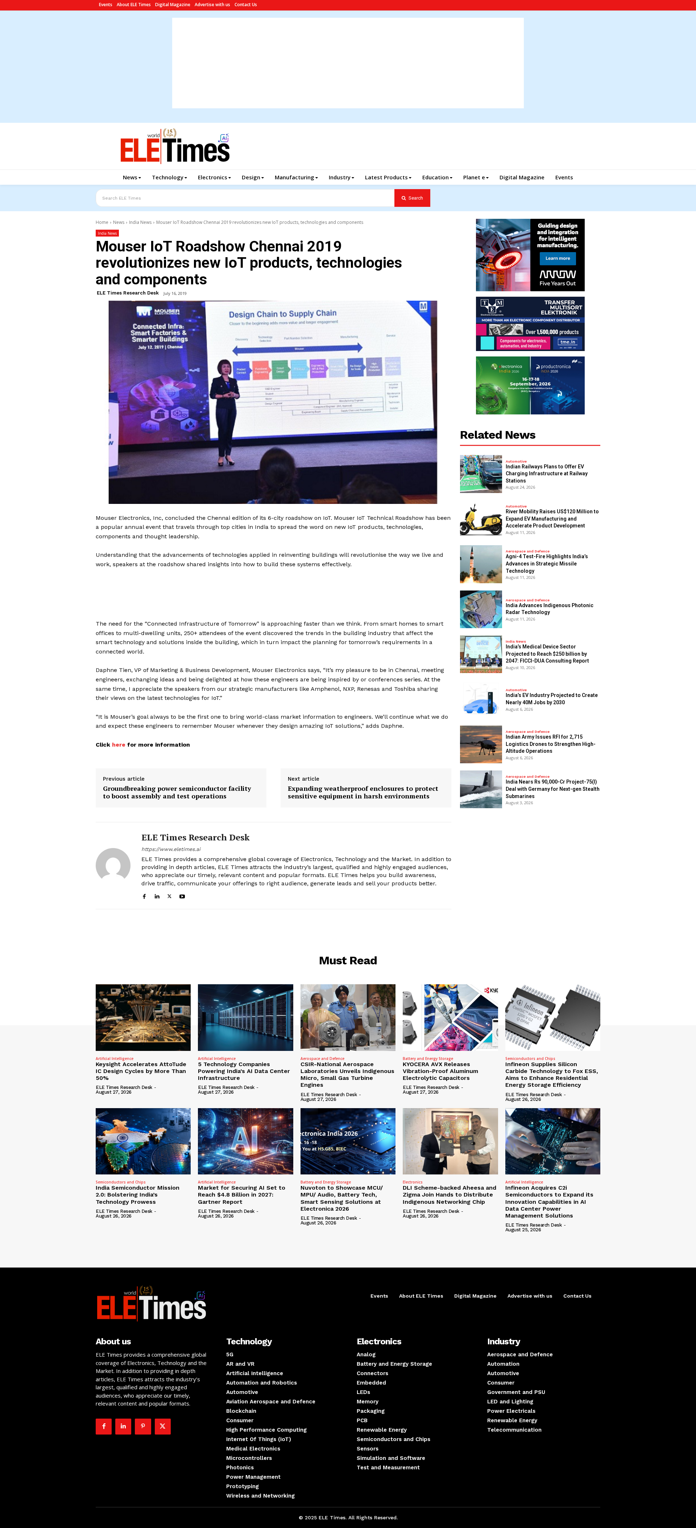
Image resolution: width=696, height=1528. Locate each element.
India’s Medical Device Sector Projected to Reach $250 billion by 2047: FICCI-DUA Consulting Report (547, 654)
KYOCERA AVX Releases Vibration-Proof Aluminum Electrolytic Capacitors (440, 1071)
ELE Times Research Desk (128, 293)
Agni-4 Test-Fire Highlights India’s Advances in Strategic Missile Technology (547, 563)
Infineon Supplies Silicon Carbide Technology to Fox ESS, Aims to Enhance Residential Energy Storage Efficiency (551, 1075)
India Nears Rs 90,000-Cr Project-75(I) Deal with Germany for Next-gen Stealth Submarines (553, 789)
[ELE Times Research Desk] (113, 866)
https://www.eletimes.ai (170, 849)
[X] (169, 895)
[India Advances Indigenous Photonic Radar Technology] (481, 609)
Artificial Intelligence (114, 1058)
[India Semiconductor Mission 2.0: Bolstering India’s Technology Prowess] (143, 1141)
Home (102, 222)
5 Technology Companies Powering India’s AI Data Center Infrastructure (244, 1071)
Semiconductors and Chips (530, 1058)
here (117, 744)
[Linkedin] (157, 895)
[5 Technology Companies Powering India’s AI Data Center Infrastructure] (245, 1017)
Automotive (516, 461)
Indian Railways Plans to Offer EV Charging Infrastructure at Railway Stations (547, 474)
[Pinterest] (143, 1427)
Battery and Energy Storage (428, 1058)
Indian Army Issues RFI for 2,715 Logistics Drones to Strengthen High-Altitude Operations (551, 744)
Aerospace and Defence (528, 551)
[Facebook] (144, 895)
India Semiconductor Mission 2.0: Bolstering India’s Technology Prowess (137, 1194)
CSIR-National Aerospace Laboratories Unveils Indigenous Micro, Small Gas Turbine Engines (347, 1075)
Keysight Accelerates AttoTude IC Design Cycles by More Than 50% (141, 1071)
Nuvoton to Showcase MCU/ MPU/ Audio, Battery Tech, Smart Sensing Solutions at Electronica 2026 (342, 1198)
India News (140, 222)
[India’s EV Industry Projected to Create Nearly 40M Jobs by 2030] (481, 699)
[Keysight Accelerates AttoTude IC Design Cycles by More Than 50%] (143, 1017)
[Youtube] (182, 895)
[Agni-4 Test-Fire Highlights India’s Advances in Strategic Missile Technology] (481, 564)
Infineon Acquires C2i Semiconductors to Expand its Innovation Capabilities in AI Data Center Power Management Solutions (549, 1201)
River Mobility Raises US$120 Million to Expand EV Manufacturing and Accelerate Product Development (552, 519)
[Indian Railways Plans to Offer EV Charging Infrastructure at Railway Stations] (481, 474)
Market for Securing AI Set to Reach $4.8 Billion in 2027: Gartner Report (241, 1194)
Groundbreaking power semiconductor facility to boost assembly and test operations (177, 792)
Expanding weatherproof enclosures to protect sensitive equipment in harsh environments (363, 792)
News (118, 222)
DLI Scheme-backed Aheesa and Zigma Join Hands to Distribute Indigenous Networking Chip (449, 1194)
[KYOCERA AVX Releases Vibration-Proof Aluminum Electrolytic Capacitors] (450, 1017)
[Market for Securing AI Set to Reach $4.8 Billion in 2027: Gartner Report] (245, 1141)
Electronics (413, 1182)
